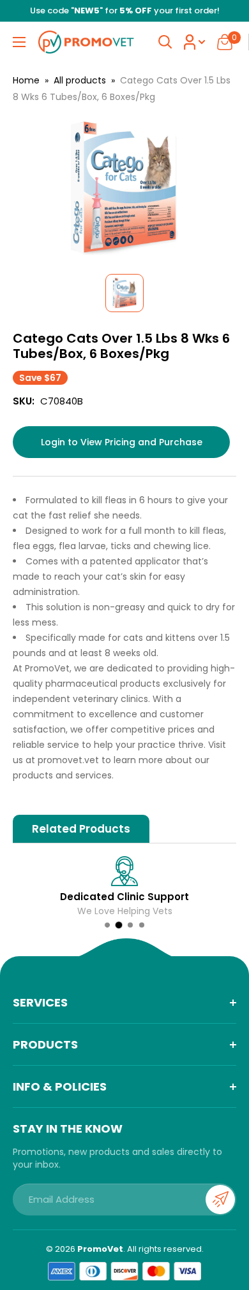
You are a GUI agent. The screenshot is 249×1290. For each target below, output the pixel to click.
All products (80, 80)
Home (26, 80)
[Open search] (165, 42)
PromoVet (100, 1249)
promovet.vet (68, 760)
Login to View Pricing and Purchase (121, 442)
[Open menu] (19, 42)
